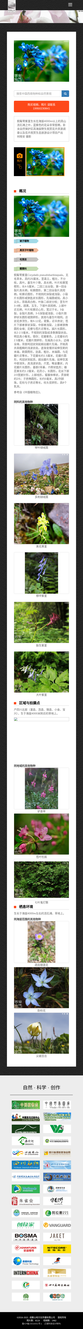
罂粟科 (23, 268)
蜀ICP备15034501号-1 (32, 1324)
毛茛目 (23, 259)
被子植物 (24, 241)
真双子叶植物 (27, 250)
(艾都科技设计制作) (52, 1324)
